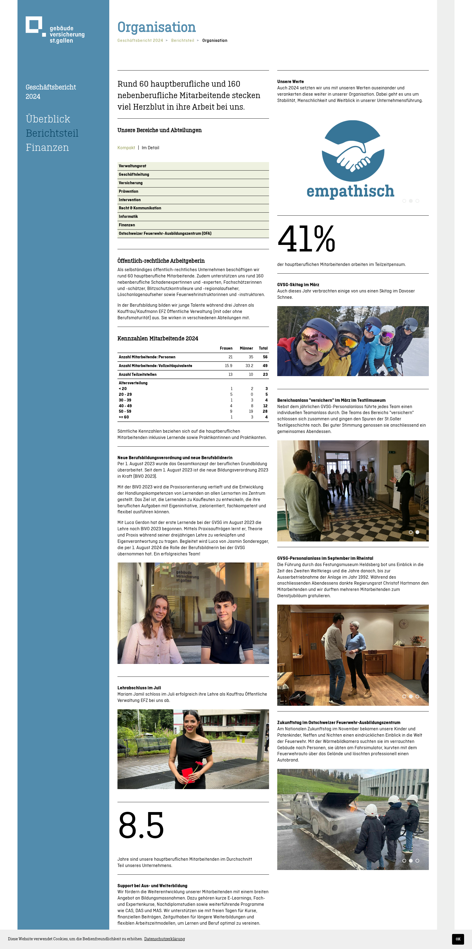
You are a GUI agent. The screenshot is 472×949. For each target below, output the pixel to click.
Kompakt (126, 147)
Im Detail (150, 147)
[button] (404, 201)
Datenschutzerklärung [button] (164, 939)
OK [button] (458, 939)
